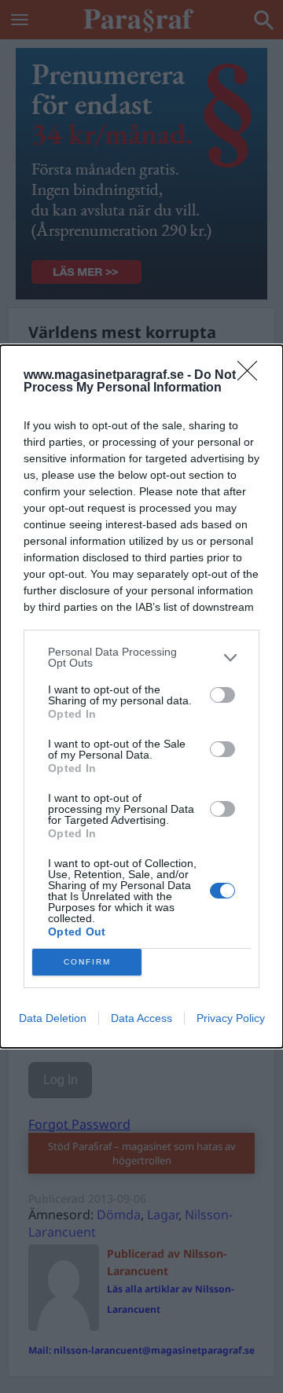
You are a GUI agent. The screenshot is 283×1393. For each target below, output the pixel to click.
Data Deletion (52, 1018)
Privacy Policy (231, 1018)
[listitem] (141, 657)
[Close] (252, 376)
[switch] (222, 695)
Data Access (141, 1018)
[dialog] (141, 696)
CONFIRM (87, 961)
